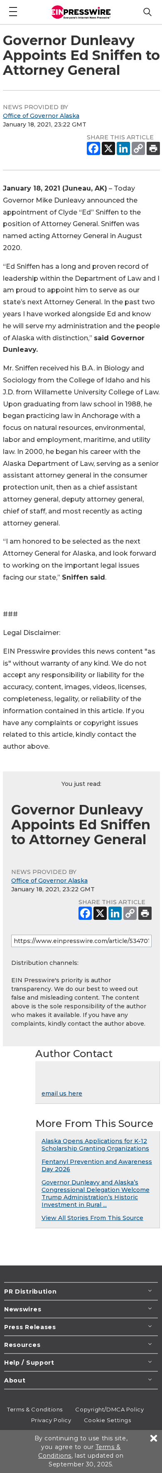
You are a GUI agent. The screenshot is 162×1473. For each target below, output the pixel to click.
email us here (62, 1093)
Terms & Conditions (35, 1409)
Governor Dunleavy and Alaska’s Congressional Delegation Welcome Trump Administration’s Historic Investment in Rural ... (96, 1193)
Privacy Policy (51, 1420)
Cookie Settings (107, 1420)
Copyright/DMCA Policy (109, 1409)
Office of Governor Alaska (41, 115)
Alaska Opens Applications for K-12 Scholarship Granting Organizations (95, 1144)
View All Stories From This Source (92, 1218)
